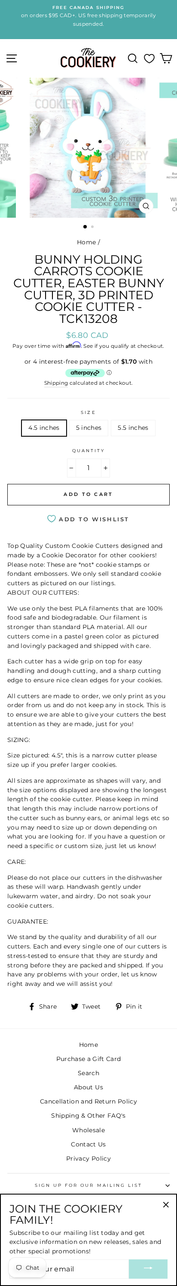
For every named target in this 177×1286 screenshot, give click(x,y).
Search (88, 1073)
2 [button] (93, 227)
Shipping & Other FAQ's (88, 1115)
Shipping (56, 383)
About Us (88, 1087)
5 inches (89, 427)
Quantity (88, 450)
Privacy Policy (88, 1158)
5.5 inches (133, 427)
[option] (88, 148)
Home (86, 242)
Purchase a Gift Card (88, 1058)
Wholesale (88, 1130)
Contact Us (88, 1144)
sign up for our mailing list (89, 1185)
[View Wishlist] (149, 58)
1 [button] (85, 227)
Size (88, 412)
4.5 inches (43, 427)
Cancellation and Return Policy (88, 1101)
